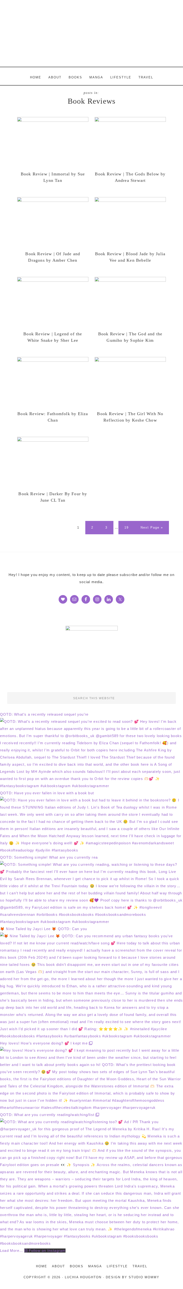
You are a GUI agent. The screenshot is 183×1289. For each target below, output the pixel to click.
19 (128, 527)
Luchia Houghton (91, 33)
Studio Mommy (144, 1277)
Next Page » (151, 529)
